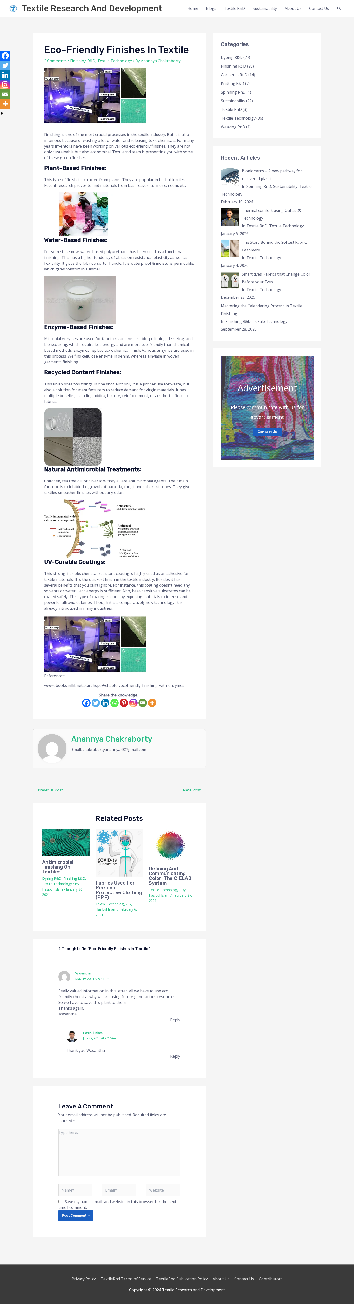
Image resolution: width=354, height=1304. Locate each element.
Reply (175, 1019)
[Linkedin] (105, 703)
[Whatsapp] (114, 703)
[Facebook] (86, 703)
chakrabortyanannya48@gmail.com (114, 749)
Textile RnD (234, 8)
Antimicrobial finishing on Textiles (57, 867)
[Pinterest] (124, 703)
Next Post (194, 790)
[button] (339, 8)
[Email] (142, 703)
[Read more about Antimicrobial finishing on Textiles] (66, 842)
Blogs (211, 8)
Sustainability (265, 8)
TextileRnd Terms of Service (126, 1279)
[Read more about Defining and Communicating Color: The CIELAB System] (172, 845)
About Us (293, 8)
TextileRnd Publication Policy (182, 1279)
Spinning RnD (233, 92)
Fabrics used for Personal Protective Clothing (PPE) (119, 890)
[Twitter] (96, 703)
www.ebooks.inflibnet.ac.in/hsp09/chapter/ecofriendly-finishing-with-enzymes (114, 685)
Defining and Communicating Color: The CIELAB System (170, 876)
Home (192, 8)
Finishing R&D (82, 60)
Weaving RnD (233, 126)
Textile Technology (114, 60)
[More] (152, 703)
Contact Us (319, 8)
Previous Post (48, 790)
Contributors (270, 1279)
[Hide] (2, 113)
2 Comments (55, 60)
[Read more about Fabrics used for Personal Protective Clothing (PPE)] (119, 853)
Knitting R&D (232, 83)
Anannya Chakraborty (111, 738)
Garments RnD (234, 74)
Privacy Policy (84, 1279)
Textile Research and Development (92, 8)
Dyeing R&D (51, 878)
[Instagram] (133, 703)
